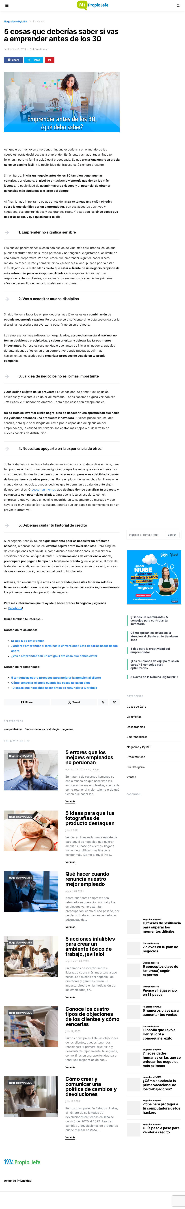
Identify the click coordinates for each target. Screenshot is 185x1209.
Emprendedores (35, 729)
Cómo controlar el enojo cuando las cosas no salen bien (50, 682)
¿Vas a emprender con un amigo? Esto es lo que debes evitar (54, 656)
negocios (67, 729)
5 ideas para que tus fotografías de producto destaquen (90, 818)
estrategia (53, 729)
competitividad (13, 729)
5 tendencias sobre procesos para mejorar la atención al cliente (56, 677)
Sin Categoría (136, 767)
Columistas (134, 716)
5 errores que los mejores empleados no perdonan (89, 757)
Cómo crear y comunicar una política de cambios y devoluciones (91, 1086)
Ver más (70, 801)
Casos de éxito (136, 706)
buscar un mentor (43, 489)
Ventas (131, 777)
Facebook (15, 608)
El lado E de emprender (27, 640)
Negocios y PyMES (15, 21)
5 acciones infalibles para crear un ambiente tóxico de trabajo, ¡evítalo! (90, 946)
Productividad (136, 757)
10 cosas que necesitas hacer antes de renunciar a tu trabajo (54, 688)
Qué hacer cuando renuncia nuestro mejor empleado (87, 879)
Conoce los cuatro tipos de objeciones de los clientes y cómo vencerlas (92, 1016)
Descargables (136, 727)
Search (172, 534)
